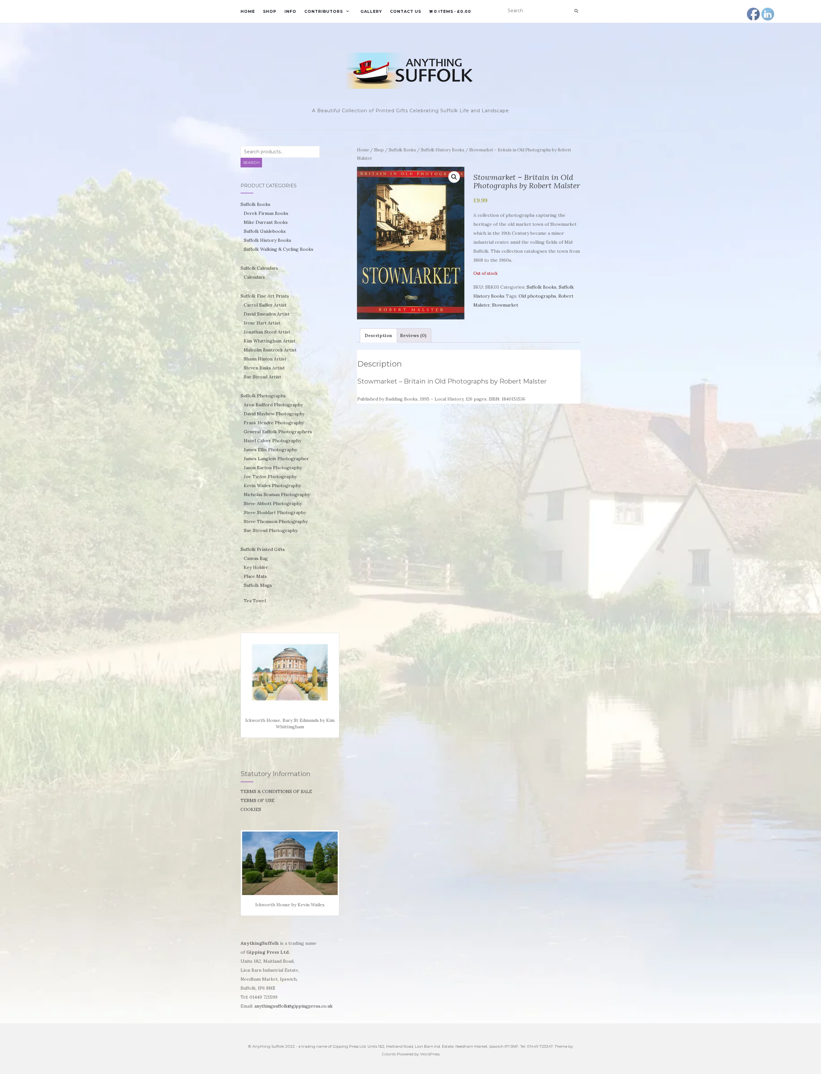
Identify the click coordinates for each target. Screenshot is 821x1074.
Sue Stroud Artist (262, 377)
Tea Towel (255, 601)
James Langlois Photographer (276, 458)
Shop (269, 11)
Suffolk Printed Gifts (263, 549)
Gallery (371, 11)
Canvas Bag (256, 558)
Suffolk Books (402, 150)
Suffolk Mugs (258, 585)
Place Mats (255, 576)
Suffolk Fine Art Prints (265, 296)
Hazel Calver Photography (272, 441)
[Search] (576, 11)
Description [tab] (378, 335)
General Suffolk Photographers (278, 432)
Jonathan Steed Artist (267, 332)
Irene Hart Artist (262, 323)
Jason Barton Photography (273, 467)
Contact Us (405, 11)
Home (248, 11)
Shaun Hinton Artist (265, 359)
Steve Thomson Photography (276, 521)
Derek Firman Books (266, 213)
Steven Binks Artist (264, 368)
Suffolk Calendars (259, 268)
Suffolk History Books (442, 150)
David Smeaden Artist (267, 314)
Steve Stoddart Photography (275, 512)
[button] (454, 177)
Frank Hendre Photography (274, 423)
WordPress (430, 1054)
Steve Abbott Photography (273, 503)
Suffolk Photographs (263, 396)
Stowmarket (505, 305)
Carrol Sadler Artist (265, 305)
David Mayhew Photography (274, 414)
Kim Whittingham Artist (269, 341)
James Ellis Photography (270, 449)
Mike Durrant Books (266, 222)
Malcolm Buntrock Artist (270, 350)
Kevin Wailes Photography (272, 485)
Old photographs (537, 296)
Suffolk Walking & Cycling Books (278, 249)
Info (290, 11)
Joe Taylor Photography (270, 476)
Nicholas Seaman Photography (277, 494)
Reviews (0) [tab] (413, 335)
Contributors (323, 11)
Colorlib (389, 1054)
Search (251, 162)
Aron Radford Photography (273, 405)
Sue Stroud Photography (271, 530)
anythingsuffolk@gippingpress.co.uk (293, 1006)
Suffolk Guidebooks (265, 231)
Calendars (254, 277)
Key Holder (256, 567)
